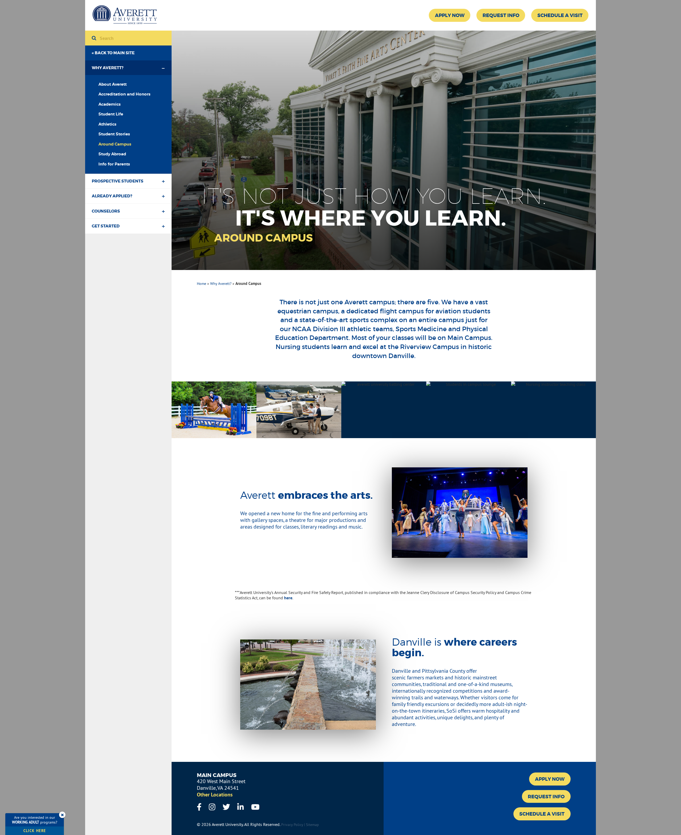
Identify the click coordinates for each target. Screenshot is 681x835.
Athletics (107, 124)
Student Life (110, 114)
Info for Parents (114, 164)
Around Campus (114, 144)
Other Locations (214, 794)
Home (201, 283)
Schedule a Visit (560, 15)
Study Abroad (112, 154)
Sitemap (312, 824)
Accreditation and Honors (124, 94)
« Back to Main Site (113, 53)
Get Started (106, 226)
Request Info (501, 15)
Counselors (106, 211)
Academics (109, 104)
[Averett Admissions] (125, 15)
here (288, 598)
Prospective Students (117, 181)
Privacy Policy (292, 824)
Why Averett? (107, 67)
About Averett (112, 84)
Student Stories (114, 134)
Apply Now (449, 15)
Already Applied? (112, 196)
